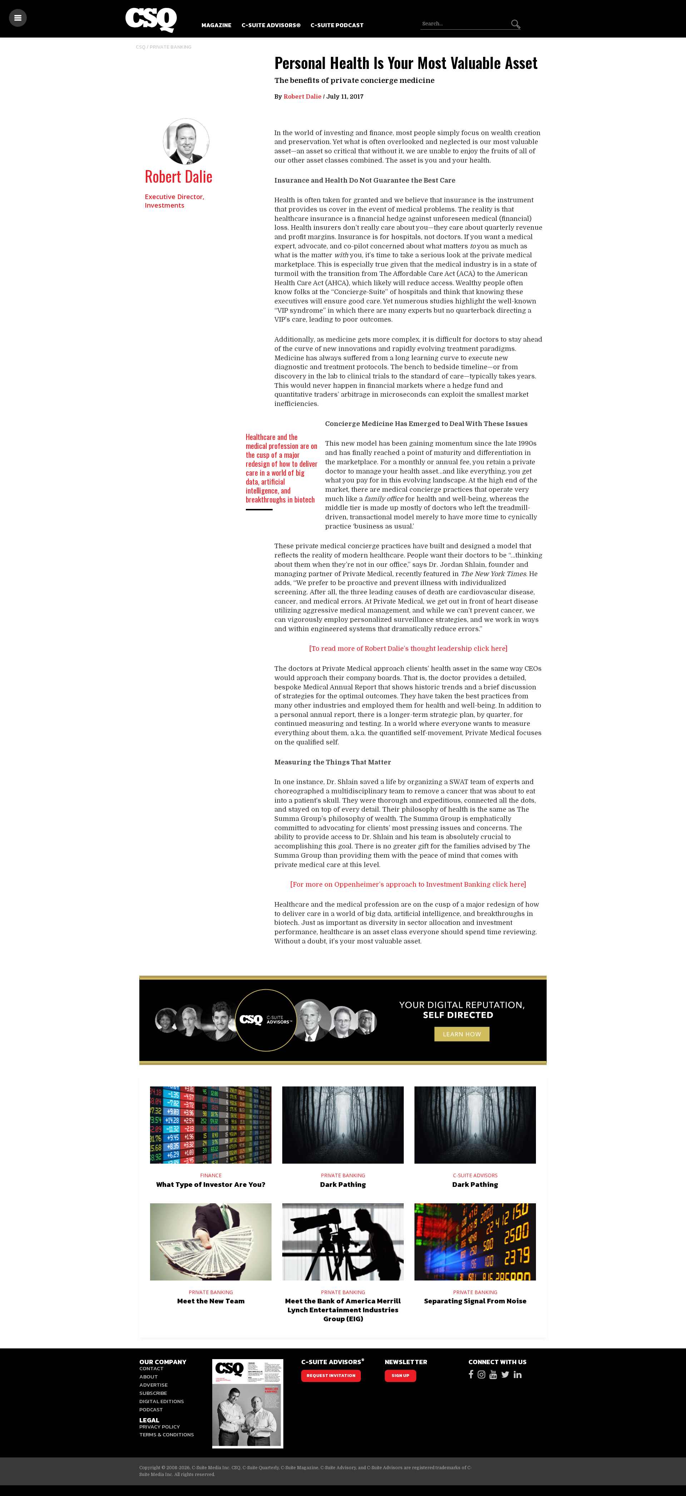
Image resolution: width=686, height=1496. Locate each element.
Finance (211, 1175)
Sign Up (400, 1375)
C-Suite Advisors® (271, 25)
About (148, 1376)
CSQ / (143, 47)
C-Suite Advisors (475, 1175)
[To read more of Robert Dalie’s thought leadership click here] (408, 648)
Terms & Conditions (166, 1434)
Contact (151, 1368)
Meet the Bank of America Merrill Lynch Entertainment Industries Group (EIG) (343, 1310)
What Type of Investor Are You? (210, 1184)
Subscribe (153, 1393)
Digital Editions (161, 1401)
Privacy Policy (159, 1426)
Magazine (217, 25)
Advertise (153, 1385)
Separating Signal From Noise (475, 1301)
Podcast (151, 1409)
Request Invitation (331, 1375)
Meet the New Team (211, 1301)
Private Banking (171, 47)
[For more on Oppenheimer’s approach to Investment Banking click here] (408, 884)
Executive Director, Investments (174, 200)
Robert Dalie (179, 176)
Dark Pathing (343, 1184)
